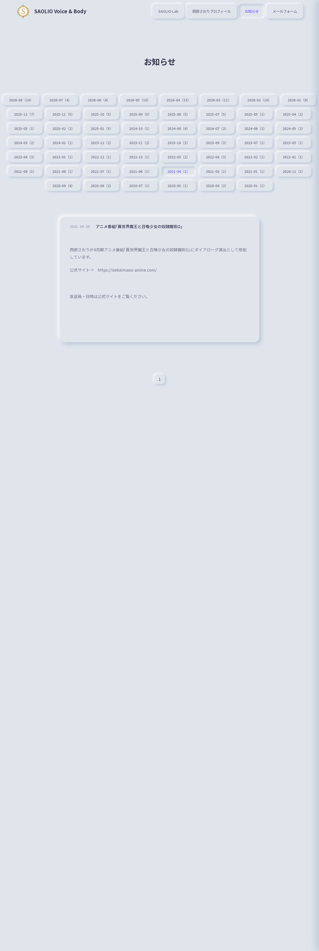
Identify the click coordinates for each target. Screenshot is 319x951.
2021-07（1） (102, 171)
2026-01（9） (299, 99)
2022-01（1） (294, 156)
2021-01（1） (255, 171)
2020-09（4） (63, 185)
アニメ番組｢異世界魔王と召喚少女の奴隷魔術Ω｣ (139, 226)
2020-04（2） (217, 185)
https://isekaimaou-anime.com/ (127, 270)
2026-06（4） (99, 99)
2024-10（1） (140, 128)
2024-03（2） (25, 142)
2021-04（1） (178, 171)
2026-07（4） (60, 99)
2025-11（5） (63, 114)
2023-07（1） (255, 142)
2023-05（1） (294, 142)
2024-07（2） (217, 128)
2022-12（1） (102, 156)
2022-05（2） (178, 156)
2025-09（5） (140, 114)
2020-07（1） (140, 185)
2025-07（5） (217, 114)
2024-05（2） (294, 128)
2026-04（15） (178, 99)
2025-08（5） (178, 114)
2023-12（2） (102, 142)
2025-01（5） (102, 128)
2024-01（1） (63, 142)
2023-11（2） (140, 142)
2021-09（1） (25, 171)
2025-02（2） (63, 128)
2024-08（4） (178, 128)
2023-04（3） (25, 156)
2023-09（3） (217, 142)
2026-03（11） (219, 99)
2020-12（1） (294, 171)
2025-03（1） (25, 128)
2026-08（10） (21, 99)
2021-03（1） (217, 171)
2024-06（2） (255, 128)
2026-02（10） (259, 99)
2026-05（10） (138, 99)
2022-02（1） (255, 156)
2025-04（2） (294, 114)
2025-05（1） (255, 114)
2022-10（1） (140, 156)
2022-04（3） (217, 156)
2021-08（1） (63, 171)
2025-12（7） (25, 114)
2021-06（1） (140, 171)
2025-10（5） (102, 114)
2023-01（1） (63, 156)
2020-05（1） (178, 185)
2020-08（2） (102, 185)
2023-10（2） (178, 142)
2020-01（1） (255, 185)
